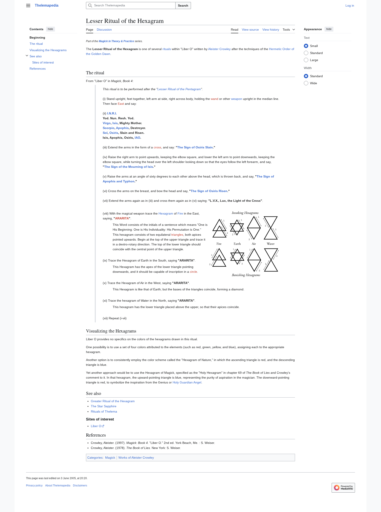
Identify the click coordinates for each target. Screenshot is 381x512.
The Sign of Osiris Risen (209, 191)
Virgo (107, 123)
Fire (180, 213)
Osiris (113, 133)
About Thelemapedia (57, 485)
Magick (110, 457)
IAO (137, 137)
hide (50, 29)
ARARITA (122, 218)
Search (183, 5)
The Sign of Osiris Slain (195, 147)
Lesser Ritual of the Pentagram (179, 89)
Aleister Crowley (219, 49)
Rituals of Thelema (104, 411)
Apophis (122, 128)
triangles (177, 234)
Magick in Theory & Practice (116, 41)
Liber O (96, 426)
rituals (166, 49)
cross (157, 147)
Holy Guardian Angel (187, 382)
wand (214, 99)
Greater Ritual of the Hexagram (113, 401)
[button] (28, 5)
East (121, 103)
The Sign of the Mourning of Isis (128, 166)
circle (193, 271)
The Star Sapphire (103, 406)
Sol (105, 133)
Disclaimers (80, 485)
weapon (236, 99)
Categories (95, 457)
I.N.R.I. (112, 113)
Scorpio (108, 128)
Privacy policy (34, 485)
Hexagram (166, 213)
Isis (115, 123)
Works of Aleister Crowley (136, 457)
